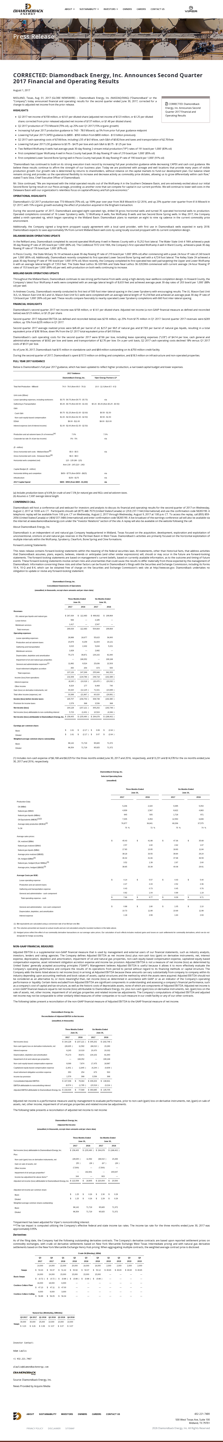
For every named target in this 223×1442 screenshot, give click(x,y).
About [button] (68, 9)
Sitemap (69, 1428)
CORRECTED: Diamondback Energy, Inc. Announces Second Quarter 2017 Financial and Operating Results (183, 109)
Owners (127, 9)
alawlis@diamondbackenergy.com (30, 1367)
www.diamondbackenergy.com (47, 521)
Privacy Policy (35, 1428)
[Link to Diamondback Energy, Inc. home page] (28, 9)
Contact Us (157, 9)
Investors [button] (109, 9)
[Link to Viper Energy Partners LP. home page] (191, 9)
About (30, 1414)
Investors (67, 1414)
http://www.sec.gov (163, 567)
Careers (141, 9)
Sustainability (47, 1414)
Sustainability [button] (87, 9)
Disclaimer (54, 1428)
